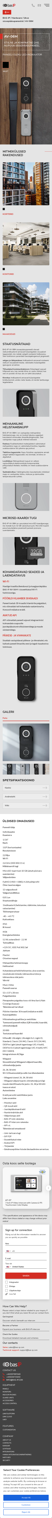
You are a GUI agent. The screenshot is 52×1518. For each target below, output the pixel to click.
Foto (5, 718)
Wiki (7, 805)
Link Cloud (7, 1417)
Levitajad (7, 1449)
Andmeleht (10, 796)
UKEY (5, 1420)
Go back (7, 12)
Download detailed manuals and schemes (20, 1338)
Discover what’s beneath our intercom (19, 1320)
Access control (10, 1403)
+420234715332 (13, 1377)
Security (6, 1460)
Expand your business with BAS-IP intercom (21, 1329)
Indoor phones (9, 1395)
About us (7, 1440)
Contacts (7, 1443)
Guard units (8, 1398)
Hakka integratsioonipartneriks (17, 1455)
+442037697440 (13, 1374)
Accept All (26, 1497)
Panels (6, 1389)
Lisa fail (12, 1294)
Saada (26, 1275)
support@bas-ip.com (28, 1350)
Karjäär (6, 1446)
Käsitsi (8, 787)
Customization (9, 1430)
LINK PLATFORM (9, 1414)
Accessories (8, 1400)
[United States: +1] (8, 1251)
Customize (26, 1505)
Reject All (26, 1512)
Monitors (7, 1392)
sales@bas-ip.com (16, 1347)
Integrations (8, 1452)
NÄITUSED (7, 1457)
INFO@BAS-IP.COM (14, 1380)
